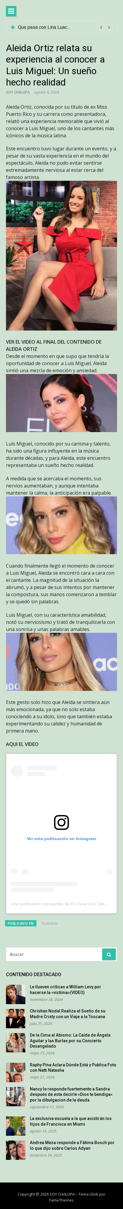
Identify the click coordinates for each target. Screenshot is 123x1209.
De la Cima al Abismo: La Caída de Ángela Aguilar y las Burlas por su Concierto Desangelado (70, 1040)
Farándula (50, 923)
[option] (65, 27)
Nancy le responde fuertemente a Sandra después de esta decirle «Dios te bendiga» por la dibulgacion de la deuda (71, 1094)
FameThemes (61, 1200)
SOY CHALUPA (18, 92)
